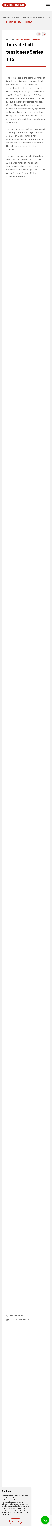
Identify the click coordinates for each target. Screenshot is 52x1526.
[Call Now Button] (45, 1520)
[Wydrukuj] (44, 34)
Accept (15, 1521)
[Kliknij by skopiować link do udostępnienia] (38, 34)
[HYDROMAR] (14, 5)
